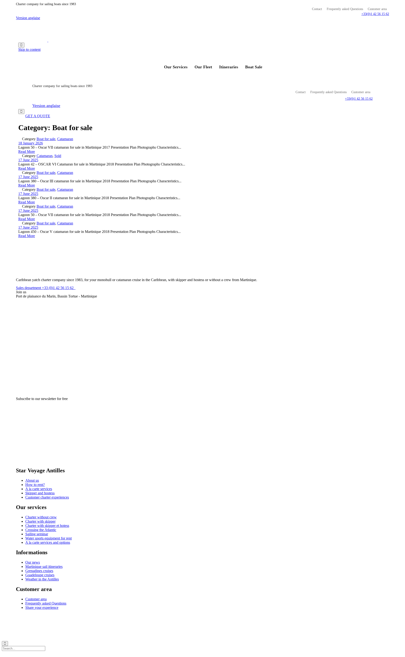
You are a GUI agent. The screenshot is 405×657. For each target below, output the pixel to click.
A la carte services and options (47, 542)
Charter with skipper (40, 521)
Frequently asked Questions (345, 9)
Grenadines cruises (39, 571)
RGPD (145, 615)
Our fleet (203, 67)
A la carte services (38, 489)
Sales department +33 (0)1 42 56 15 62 (45, 288)
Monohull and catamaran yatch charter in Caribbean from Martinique (69, 615)
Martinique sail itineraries (44, 567)
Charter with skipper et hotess (47, 526)
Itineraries (228, 67)
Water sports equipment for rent (48, 538)
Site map (183, 615)
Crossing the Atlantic (40, 530)
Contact (317, 9)
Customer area (377, 9)
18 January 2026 (30, 143)
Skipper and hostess (40, 493)
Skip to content (29, 49)
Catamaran (65, 139)
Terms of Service (163, 615)
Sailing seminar (36, 534)
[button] (375, 13)
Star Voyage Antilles (125, 615)
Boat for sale (46, 139)
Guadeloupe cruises (39, 575)
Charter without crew (41, 517)
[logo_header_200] (33, 272)
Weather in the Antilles (42, 579)
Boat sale (253, 67)
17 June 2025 (28, 160)
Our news (32, 562)
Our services (176, 67)
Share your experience (41, 607)
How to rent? (35, 485)
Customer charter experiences (47, 497)
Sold (57, 156)
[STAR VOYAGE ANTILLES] (47, 40)
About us (32, 480)
